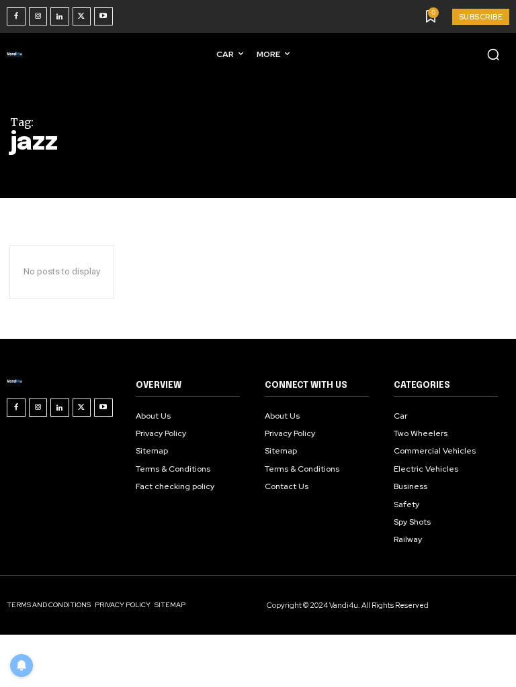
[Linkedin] (59, 16)
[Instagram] (38, 16)
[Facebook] (16, 16)
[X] (82, 16)
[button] (493, 54)
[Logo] (17, 54)
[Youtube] (103, 16)
